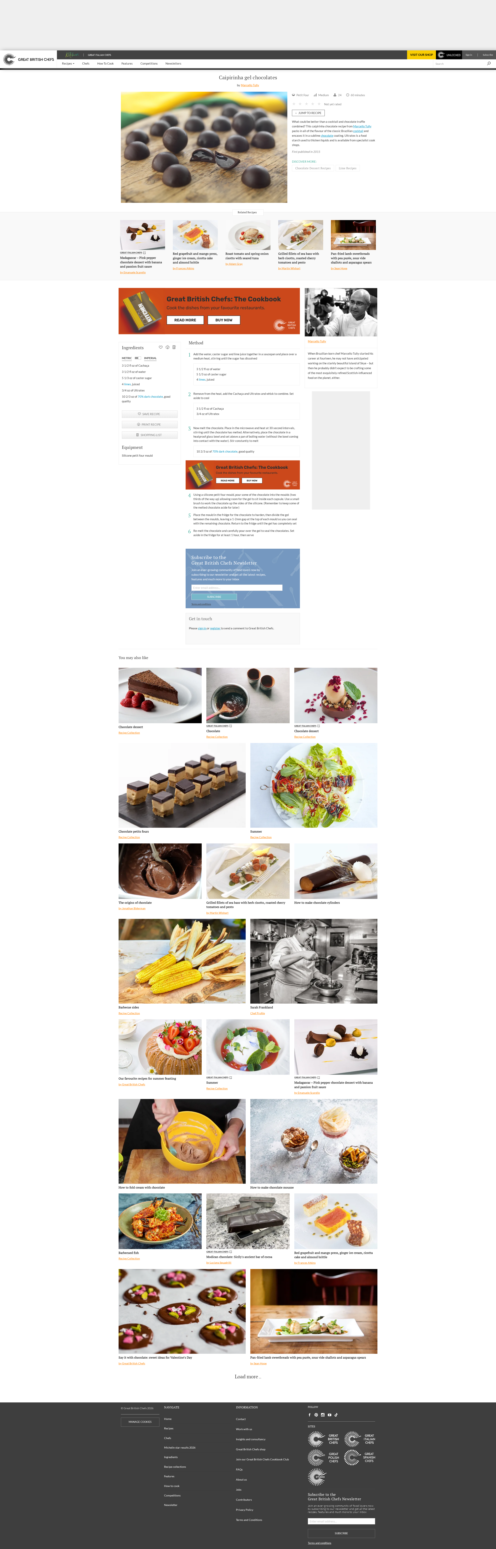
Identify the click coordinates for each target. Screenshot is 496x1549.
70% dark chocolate (150, 396)
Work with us (244, 1429)
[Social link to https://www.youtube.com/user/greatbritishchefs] (329, 1415)
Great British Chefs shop (250, 1449)
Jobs (238, 1489)
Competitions (172, 1495)
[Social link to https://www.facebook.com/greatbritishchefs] (309, 1415)
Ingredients (171, 1457)
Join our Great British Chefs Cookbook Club (262, 1459)
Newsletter (170, 1505)
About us (241, 1479)
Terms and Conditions (249, 1519)
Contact (241, 1419)
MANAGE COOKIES (140, 1421)
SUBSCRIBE (214, 596)
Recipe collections (175, 1466)
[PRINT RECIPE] (167, 347)
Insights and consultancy (250, 1439)
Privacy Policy (244, 1509)
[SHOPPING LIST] (174, 347)
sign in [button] (202, 628)
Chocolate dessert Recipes (313, 168)
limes (127, 384)
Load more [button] (246, 1376)
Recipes (168, 1428)
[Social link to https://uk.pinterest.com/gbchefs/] (316, 1415)
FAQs (239, 1469)
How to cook (171, 1486)
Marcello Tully (250, 85)
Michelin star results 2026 (179, 1447)
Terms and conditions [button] (201, 604)
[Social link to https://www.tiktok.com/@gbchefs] (336, 1415)
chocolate (327, 135)
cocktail (358, 131)
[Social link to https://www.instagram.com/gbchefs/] (323, 1415)
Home (167, 1418)
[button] (68, 63)
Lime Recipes (347, 168)
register (215, 628)
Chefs (167, 1438)
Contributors (244, 1499)
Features (169, 1476)
